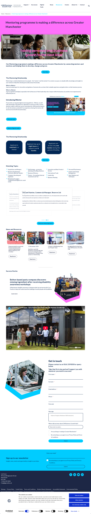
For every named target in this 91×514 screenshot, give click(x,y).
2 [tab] (44, 220)
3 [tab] (45, 220)
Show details (74, 511)
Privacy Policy (10, 489)
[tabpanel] (45, 203)
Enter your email (51, 453)
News (51, 5)
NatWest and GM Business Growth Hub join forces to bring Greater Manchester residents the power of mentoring (35, 251)
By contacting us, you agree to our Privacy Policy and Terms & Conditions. (66, 436)
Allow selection (79, 500)
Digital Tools (42, 6)
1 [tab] (42, 220)
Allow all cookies (79, 495)
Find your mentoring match (45, 223)
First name (51, 374)
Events (67, 5)
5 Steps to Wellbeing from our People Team (55, 247)
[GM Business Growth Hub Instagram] (82, 474)
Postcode (51, 404)
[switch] (41, 511)
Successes (34, 5)
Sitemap (3, 489)
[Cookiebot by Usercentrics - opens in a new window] (9, 511)
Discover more (11, 119)
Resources (59, 5)
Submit (66, 441)
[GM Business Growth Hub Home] (7, 5)
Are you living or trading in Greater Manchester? (63, 431)
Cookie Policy (19, 489)
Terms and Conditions (30, 489)
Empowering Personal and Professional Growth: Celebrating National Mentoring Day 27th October (16, 249)
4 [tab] (47, 220)
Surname (50, 382)
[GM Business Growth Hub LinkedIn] (74, 474)
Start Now (45, 72)
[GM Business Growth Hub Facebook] (70, 474)
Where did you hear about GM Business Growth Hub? (63, 423)
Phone (50, 396)
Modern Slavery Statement (44, 489)
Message (51, 411)
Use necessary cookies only (79, 504)
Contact (82, 5)
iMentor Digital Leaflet (13, 128)
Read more (13, 256)
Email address (52, 389)
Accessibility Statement (59, 489)
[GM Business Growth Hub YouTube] (78, 474)
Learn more (14, 294)
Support (26, 5)
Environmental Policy (72, 489)
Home (2, 13)
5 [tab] (48, 220)
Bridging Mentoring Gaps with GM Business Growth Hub (75, 248)
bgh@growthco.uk (7, 483)
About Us (74, 5)
